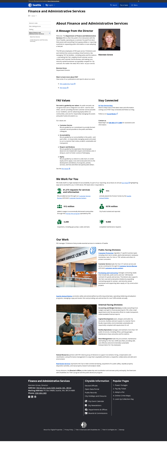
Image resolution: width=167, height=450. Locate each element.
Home (33, 15)
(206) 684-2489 (40, 393)
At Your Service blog (105, 105)
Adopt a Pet (119, 392)
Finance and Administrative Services (56, 11)
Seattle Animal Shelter (64, 296)
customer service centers (114, 268)
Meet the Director (35, 37)
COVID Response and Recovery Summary (39, 40)
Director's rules (33, 23)
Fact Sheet (125, 183)
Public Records (91, 392)
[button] (139, 1)
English (50, 5)
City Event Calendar (96, 401)
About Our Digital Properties (53, 430)
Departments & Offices (97, 409)
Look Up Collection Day (124, 399)
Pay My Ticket (120, 388)
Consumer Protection (105, 253)
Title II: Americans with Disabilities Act (87, 430)
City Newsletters (94, 405)
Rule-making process (35, 26)
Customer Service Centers (77, 198)
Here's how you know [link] (53, 1)
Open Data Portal (92, 389)
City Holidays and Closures (95, 396)
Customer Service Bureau (128, 266)
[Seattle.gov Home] (29, 16)
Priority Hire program (72, 213)
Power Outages (121, 385)
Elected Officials (91, 385)
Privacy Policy (69, 430)
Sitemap (121, 430)
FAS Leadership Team (67, 84)
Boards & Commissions (97, 413)
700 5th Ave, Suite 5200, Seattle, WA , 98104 (53, 388)
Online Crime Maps (123, 395)
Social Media (111, 114)
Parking (31, 29)
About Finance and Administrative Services (36, 33)
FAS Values (63, 88)
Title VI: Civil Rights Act (109, 430)
